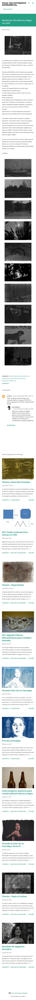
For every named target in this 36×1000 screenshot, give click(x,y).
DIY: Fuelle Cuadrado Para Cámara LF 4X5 (15, 533)
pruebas (9, 396)
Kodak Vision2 (14, 378)
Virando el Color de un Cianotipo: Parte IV (13, 845)
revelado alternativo (9, 381)
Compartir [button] (5, 383)
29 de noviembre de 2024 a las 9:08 (23, 409)
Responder (11, 425)
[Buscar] (29, 3)
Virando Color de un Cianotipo (17, 690)
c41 (28, 376)
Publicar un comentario (18, 553)
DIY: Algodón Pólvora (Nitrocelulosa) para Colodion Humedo (16, 638)
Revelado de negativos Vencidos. (13, 948)
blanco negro (22, 376)
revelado (22, 378)
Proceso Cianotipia (11, 740)
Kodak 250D (5, 378)
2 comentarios (15, 500)
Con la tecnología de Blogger (19, 993)
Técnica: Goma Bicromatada (16, 482)
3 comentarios (15, 708)
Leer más (31, 500)
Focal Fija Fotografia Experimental (14, 4)
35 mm (11, 376)
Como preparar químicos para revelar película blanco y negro (17, 792)
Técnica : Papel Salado (13, 585)
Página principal (7, 9)
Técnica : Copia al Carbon (14, 896)
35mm (15, 376)
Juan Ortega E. (16, 407)
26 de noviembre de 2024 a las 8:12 (23, 396)
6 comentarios (15, 758)
